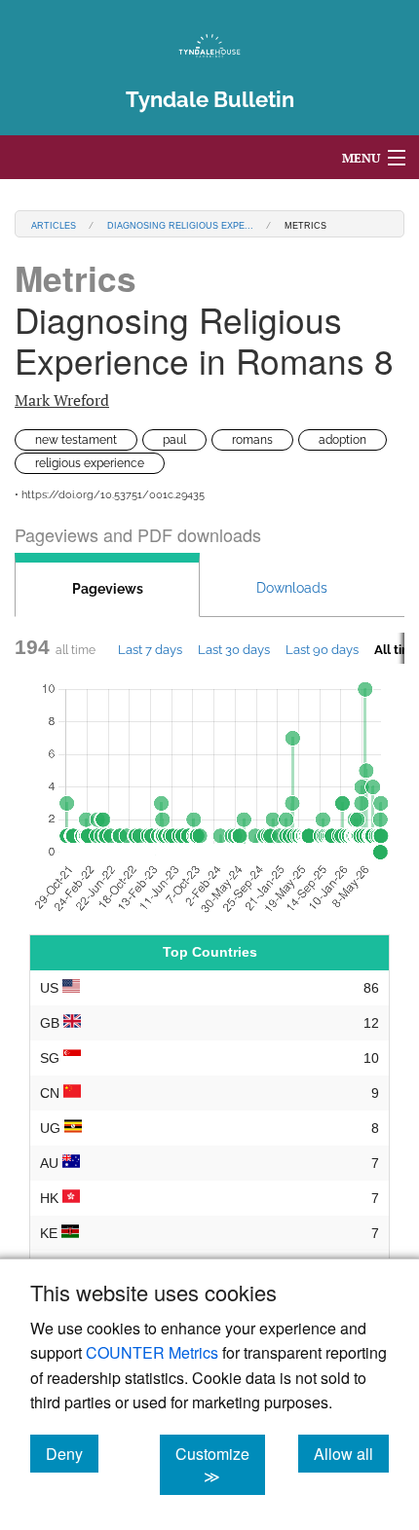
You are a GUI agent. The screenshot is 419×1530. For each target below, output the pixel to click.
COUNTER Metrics (152, 1352)
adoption (342, 440)
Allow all (351, 1453)
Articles (53, 224)
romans (252, 440)
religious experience (89, 463)
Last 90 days (322, 649)
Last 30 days (234, 649)
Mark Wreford (62, 400)
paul (174, 440)
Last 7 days (150, 649)
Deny (72, 1453)
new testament (76, 440)
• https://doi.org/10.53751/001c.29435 (110, 495)
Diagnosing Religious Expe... (180, 224)
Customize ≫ (220, 1464)
